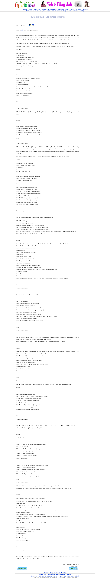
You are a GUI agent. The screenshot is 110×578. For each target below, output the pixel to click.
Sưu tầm (59, 11)
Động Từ (65, 11)
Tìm (70, 11)
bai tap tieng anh (58, 576)
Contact (85, 9)
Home (25, 9)
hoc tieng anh (42, 576)
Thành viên (75, 11)
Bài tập (48, 11)
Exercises (44, 9)
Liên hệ (81, 11)
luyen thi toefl (75, 576)
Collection (61, 9)
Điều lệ (58, 573)
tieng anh (34, 576)
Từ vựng (42, 11)
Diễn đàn (36, 11)
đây (22, 30)
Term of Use (51, 574)
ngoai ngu (50, 576)
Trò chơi (53, 11)
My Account (78, 9)
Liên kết (46, 573)
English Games (52, 9)
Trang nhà (29, 11)
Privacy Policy (60, 574)
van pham (67, 576)
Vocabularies (36, 9)
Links (41, 574)
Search (72, 9)
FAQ (45, 574)
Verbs (67, 9)
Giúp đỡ (52, 573)
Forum (30, 9)
